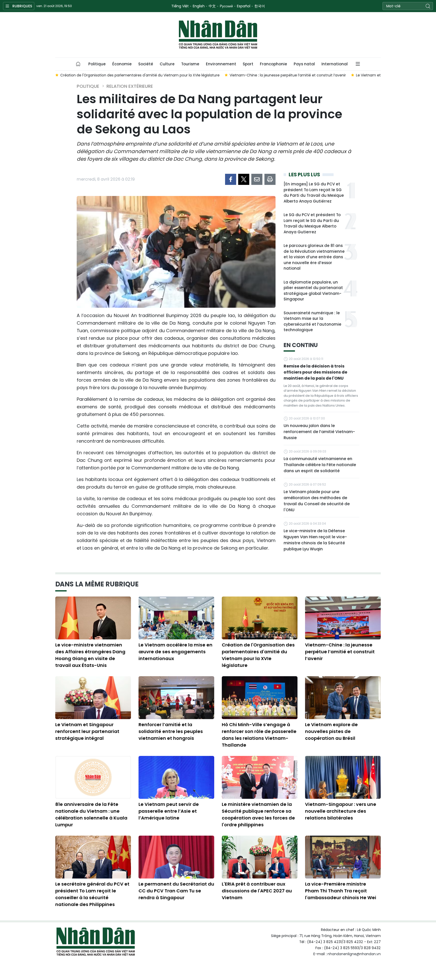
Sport (248, 64)
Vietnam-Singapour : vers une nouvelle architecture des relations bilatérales (340, 811)
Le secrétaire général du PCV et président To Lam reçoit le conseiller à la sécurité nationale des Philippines (92, 894)
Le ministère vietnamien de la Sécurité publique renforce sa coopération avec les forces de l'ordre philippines (258, 814)
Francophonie (273, 64)
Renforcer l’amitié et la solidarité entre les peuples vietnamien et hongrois (171, 731)
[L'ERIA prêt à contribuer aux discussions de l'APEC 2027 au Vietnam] (259, 857)
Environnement (221, 64)
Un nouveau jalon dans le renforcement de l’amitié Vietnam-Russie (319, 432)
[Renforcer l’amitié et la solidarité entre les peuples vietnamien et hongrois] (176, 697)
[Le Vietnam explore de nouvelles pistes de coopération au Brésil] (343, 697)
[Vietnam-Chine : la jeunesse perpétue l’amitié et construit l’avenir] (343, 618)
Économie (122, 64)
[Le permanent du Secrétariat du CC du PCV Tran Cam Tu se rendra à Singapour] (176, 857)
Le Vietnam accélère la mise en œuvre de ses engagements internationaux (175, 652)
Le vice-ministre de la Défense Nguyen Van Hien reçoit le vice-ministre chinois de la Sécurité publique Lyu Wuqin (315, 540)
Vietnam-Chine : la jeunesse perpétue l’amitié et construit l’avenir (340, 652)
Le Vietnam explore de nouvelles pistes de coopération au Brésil (331, 731)
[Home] (78, 64)
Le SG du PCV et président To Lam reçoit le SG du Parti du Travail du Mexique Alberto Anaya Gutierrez (312, 223)
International (334, 64)
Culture (167, 64)
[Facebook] (230, 179)
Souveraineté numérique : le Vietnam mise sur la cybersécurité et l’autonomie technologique (312, 321)
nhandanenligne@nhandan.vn (354, 953)
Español (243, 6)
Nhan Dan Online (218, 35)
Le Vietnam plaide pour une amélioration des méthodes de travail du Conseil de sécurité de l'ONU (317, 501)
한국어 (259, 6)
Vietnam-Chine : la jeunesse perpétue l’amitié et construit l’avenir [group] (288, 75)
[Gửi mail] (256, 179)
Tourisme (190, 64)
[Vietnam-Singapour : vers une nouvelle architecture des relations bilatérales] (343, 777)
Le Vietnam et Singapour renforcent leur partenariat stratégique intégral (87, 731)
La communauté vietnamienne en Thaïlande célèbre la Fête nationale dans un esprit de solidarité (320, 465)
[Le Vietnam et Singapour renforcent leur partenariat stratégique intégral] (93, 697)
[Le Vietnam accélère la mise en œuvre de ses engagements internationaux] (176, 618)
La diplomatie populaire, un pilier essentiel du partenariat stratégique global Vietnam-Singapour (313, 290)
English (199, 6)
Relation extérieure (129, 86)
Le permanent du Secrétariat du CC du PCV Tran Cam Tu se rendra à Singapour (176, 891)
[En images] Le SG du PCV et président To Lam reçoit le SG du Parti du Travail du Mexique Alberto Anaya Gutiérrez (314, 192)
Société (145, 64)
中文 (212, 6)
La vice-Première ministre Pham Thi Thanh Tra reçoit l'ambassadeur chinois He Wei (340, 891)
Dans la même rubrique (97, 584)
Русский (226, 6)
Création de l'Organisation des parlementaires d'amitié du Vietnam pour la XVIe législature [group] (140, 75)
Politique (97, 64)
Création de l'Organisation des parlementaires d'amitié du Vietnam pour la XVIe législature (258, 655)
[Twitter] (243, 179)
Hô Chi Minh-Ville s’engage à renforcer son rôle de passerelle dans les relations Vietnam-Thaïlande (259, 734)
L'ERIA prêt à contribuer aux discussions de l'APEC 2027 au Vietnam (257, 891)
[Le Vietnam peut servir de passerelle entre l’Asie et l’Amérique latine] (176, 777)
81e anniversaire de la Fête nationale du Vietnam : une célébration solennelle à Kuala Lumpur (91, 814)
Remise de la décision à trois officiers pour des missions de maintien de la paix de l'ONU (315, 372)
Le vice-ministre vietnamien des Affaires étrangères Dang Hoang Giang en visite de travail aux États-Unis (90, 655)
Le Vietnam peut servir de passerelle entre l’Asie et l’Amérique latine (169, 811)
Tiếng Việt (180, 6)
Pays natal (304, 64)
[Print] (270, 179)
